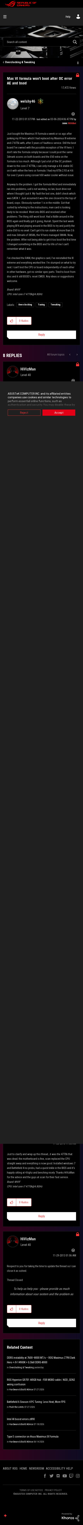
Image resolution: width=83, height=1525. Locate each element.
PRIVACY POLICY (53, 1490)
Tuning (41, 304)
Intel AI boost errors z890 (21, 1419)
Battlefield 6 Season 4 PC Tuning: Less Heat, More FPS (36, 1401)
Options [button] (77, 62)
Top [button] (5, 1515)
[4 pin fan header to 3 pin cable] (76, 354)
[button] (11, 321)
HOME (23, 1468)
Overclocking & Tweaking (20, 62)
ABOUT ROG (10, 1468)
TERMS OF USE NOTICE (31, 1490)
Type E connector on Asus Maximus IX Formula (32, 1436)
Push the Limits (16, 1407)
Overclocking (25, 304)
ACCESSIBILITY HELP (59, 1468)
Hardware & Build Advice (21, 1389)
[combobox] (41, 41)
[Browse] (6, 16)
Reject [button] (24, 412)
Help (68, 16)
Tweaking (55, 304)
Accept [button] (59, 412)
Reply (41, 335)
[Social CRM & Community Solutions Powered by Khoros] (70, 1516)
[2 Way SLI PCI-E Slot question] (70, 354)
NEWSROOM (36, 1468)
